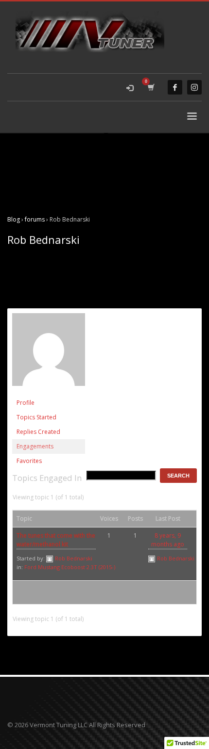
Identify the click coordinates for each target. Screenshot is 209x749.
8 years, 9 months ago (167, 539)
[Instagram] (194, 87)
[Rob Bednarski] (48, 354)
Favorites (29, 461)
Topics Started (36, 417)
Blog (13, 219)
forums (35, 219)
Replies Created (38, 432)
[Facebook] (175, 87)
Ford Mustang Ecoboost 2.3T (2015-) (69, 567)
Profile (26, 402)
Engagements (35, 446)
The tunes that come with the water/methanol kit (56, 539)
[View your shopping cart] (150, 87)
